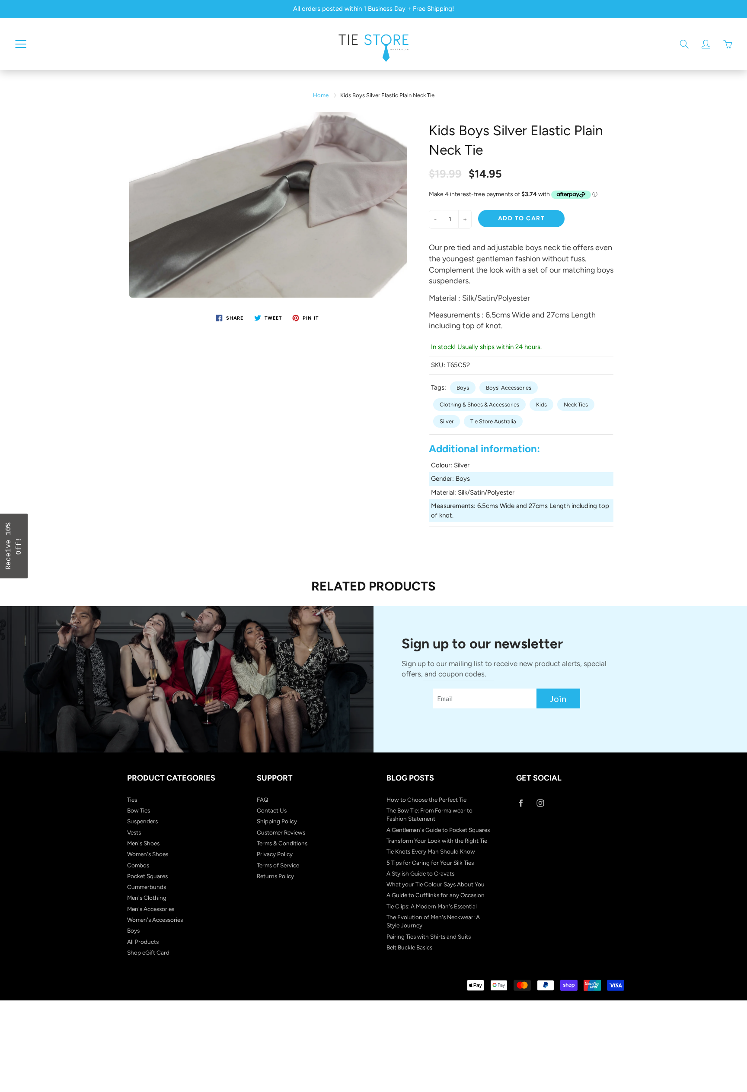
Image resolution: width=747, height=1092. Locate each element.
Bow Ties (138, 810)
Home (321, 95)
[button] (14, 546)
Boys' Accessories (508, 387)
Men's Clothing (146, 897)
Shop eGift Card (148, 952)
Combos (138, 865)
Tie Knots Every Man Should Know (430, 851)
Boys (462, 387)
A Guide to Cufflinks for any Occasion (435, 895)
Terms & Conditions (282, 843)
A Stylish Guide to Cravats (420, 873)
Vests (134, 832)
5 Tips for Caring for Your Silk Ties (430, 862)
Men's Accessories (150, 908)
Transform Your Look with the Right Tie (436, 840)
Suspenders (142, 821)
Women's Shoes (147, 854)
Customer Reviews (281, 832)
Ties (132, 799)
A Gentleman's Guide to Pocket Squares (438, 829)
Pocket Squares (147, 876)
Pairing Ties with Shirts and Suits (428, 936)
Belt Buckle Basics (409, 947)
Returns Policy (275, 876)
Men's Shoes (143, 843)
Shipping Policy (277, 821)
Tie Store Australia (493, 421)
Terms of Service (278, 865)
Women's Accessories (155, 919)
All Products (143, 941)
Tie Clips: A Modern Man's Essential (431, 906)
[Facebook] (520, 803)
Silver (446, 421)
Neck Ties (576, 404)
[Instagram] (540, 803)
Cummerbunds (146, 886)
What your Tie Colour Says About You (435, 884)
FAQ (262, 799)
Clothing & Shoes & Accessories (479, 404)
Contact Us (272, 810)
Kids (541, 404)
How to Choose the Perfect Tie (426, 799)
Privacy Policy (275, 854)
